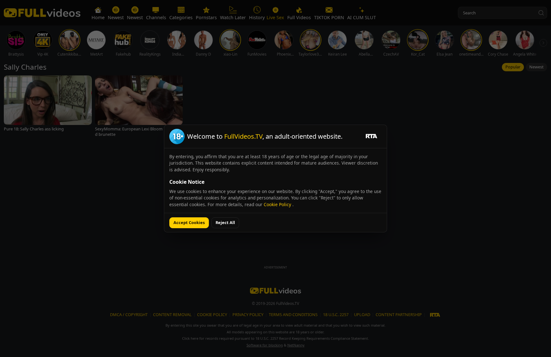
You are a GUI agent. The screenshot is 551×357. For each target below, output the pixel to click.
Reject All (225, 222)
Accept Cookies (189, 222)
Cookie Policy (278, 204)
